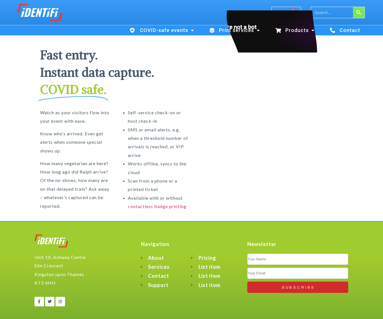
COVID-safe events (164, 30)
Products (297, 30)
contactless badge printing (157, 206)
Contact (350, 30)
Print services (236, 30)
